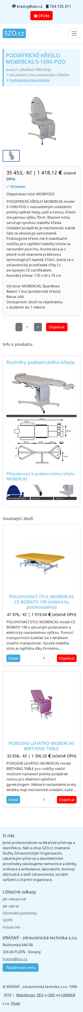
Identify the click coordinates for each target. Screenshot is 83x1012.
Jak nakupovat (14, 899)
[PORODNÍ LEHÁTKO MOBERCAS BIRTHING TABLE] (41, 704)
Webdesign (25, 995)
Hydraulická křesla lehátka (30, 80)
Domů (10, 69)
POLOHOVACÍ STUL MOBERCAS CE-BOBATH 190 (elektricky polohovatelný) (41, 602)
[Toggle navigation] (74, 33)
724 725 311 (60, 6)
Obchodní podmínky (20, 913)
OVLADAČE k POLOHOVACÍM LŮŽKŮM (39, 75)
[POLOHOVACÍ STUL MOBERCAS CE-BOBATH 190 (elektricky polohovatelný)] (41, 558)
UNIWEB (68, 995)
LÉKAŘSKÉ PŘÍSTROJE (35, 69)
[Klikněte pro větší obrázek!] (41, 492)
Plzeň (15, 1003)
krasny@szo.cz (29, 6)
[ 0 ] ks (43, 15)
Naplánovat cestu (21, 967)
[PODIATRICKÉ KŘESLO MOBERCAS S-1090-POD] (41, 120)
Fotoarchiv (11, 927)
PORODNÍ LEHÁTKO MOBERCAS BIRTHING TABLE (41, 745)
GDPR (7, 920)
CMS (51, 995)
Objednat (57, 327)
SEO (40, 995)
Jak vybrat (11, 906)
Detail (13, 658)
